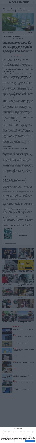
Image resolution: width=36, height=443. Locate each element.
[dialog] (18, 435)
